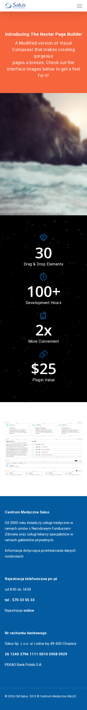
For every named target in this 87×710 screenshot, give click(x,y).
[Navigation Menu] (79, 5)
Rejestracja (19, 610)
